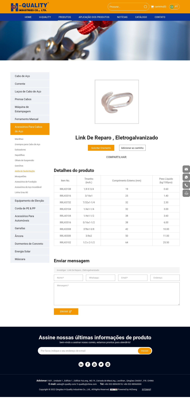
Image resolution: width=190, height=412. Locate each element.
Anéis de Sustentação (25, 171)
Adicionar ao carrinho (132, 147)
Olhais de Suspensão (24, 160)
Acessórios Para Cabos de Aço (28, 129)
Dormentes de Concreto (29, 243)
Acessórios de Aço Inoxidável (28, 187)
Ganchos (19, 165)
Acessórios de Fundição (26, 181)
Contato (160, 17)
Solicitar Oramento (101, 147)
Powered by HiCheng (127, 389)
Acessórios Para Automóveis (24, 218)
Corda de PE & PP (25, 208)
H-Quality (45, 17)
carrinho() (160, 6)
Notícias (122, 17)
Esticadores (20, 149)
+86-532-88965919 (113, 384)
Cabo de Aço (22, 76)
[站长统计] (113, 389)
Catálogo (141, 17)
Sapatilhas (20, 155)
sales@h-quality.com (66, 384)
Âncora (19, 236)
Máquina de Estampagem (23, 109)
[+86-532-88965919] (186, 185)
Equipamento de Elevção (29, 200)
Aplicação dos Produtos (94, 17)
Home (28, 17)
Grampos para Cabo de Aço (27, 144)
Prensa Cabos (23, 99)
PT (176, 6)
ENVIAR (64, 311)
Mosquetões (20, 176)
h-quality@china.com (87, 384)
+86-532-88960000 (132, 384)
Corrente (20, 83)
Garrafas (20, 228)
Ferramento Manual (26, 119)
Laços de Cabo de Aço (28, 91)
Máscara (20, 259)
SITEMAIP (146, 389)
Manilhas (19, 139)
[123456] (186, 177)
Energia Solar (22, 251)
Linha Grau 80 (21, 192)
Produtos (65, 17)
